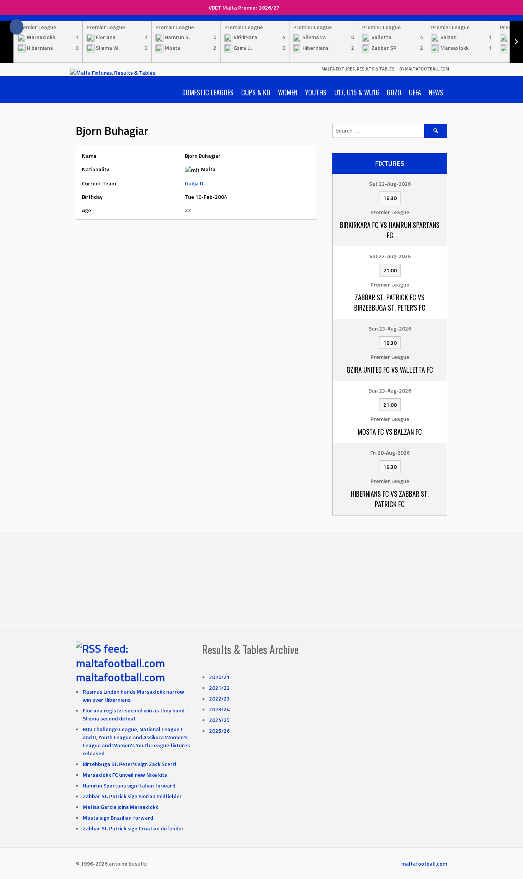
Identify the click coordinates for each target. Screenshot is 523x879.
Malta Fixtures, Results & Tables (358, 69)
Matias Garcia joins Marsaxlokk (120, 807)
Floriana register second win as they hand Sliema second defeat (134, 714)
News (436, 92)
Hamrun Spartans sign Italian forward (129, 785)
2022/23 (219, 698)
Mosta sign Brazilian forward (118, 818)
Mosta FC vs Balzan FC (390, 432)
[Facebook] (16, 26)
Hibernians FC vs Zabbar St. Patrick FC (390, 499)
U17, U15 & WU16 (356, 92)
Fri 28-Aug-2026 (390, 453)
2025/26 (219, 731)
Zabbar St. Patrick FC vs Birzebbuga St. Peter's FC (389, 302)
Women (287, 92)
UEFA (415, 92)
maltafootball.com (120, 677)
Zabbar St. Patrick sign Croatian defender (133, 828)
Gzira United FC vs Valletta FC (389, 370)
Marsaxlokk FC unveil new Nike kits (125, 775)
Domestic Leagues (208, 92)
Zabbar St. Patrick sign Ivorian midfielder (132, 796)
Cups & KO (255, 92)
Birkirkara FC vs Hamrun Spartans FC (390, 230)
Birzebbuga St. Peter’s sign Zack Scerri (129, 764)
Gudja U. (194, 183)
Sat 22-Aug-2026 (390, 184)
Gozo (394, 92)
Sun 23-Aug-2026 (390, 328)
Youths (316, 92)
